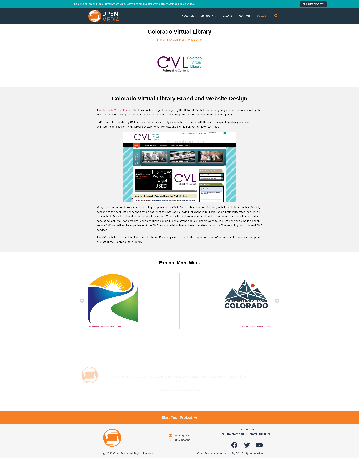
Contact (244, 16)
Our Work (207, 16)
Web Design (195, 39)
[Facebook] (234, 445)
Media (183, 39)
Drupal (255, 207)
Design (173, 39)
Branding (162, 39)
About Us (188, 16)
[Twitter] (247, 445)
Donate (262, 16)
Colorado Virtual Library (117, 110)
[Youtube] (259, 445)
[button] (313, 4)
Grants (228, 16)
